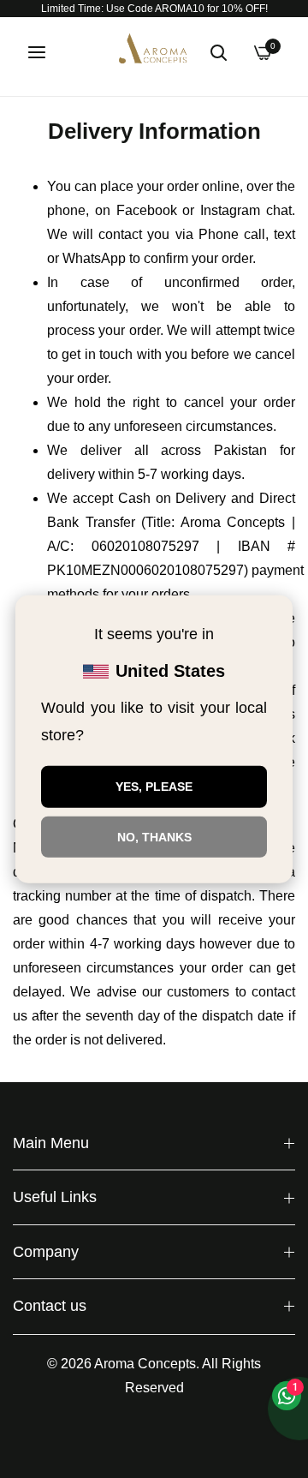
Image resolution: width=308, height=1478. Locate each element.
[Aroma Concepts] (154, 52)
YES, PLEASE (154, 786)
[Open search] (218, 52)
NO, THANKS (154, 836)
